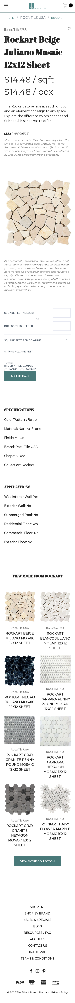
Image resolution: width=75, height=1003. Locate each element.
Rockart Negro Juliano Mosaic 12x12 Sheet (20, 702)
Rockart (57, 17)
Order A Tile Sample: (19, 365)
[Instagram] (37, 971)
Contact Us (37, 945)
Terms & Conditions (37, 958)
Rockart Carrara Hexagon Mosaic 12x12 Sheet (55, 767)
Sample (31, 369)
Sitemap (43, 992)
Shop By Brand (37, 913)
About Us (37, 939)
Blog (37, 926)
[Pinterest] (44, 971)
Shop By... (37, 907)
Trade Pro (37, 952)
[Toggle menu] (5, 5)
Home (10, 17)
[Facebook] (31, 971)
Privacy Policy (59, 992)
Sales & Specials (37, 920)
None (13, 369)
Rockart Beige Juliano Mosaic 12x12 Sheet (20, 638)
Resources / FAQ (37, 933)
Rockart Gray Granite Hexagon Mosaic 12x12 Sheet (19, 835)
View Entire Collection (37, 861)
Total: (8, 362)
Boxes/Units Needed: (19, 326)
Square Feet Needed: (19, 313)
